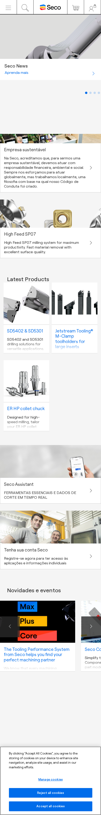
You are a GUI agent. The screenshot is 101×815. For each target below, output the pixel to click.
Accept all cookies (50, 806)
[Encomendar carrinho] (75, 7)
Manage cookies (50, 779)
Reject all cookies (50, 793)
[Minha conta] (92, 7)
